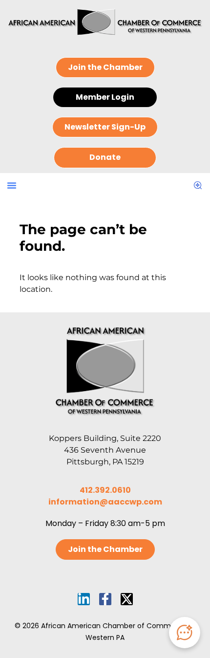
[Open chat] (184, 632)
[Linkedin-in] (84, 599)
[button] (11, 185)
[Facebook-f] (105, 599)
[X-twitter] (127, 599)
